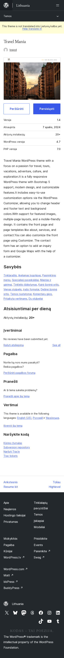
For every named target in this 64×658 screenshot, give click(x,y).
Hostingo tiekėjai (14, 515)
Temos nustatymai (21, 293)
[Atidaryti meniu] (58, 5)
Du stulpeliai (36, 298)
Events (38, 545)
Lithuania (17, 604)
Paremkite (42, 551)
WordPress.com (16, 569)
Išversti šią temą (13, 425)
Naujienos (10, 509)
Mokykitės (10, 538)
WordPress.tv (14, 557)
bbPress (11, 581)
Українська (52, 417)
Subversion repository (17, 447)
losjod (13, 49)
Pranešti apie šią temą (17, 396)
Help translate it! (32, 28)
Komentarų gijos (42, 293)
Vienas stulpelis (13, 289)
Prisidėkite (40, 538)
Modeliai (39, 527)
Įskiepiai (39, 521)
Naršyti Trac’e (12, 451)
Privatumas (11, 521)
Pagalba (9, 545)
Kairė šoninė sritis (48, 284)
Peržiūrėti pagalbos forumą (19, 372)
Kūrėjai (8, 551)
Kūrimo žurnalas (13, 443)
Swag (39, 557)
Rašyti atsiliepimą (14, 345)
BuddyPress (13, 588)
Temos (8, 16)
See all (56, 345)
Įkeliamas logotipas (29, 275)
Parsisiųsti (46, 109)
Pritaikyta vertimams (15, 298)
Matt (9, 575)
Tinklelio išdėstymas (25, 284)
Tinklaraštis (10, 275)
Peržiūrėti (16, 109)
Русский (38, 417)
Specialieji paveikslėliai (25, 279)
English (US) (24, 417)
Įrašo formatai (31, 289)
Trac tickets (11, 455)
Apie (6, 503)
